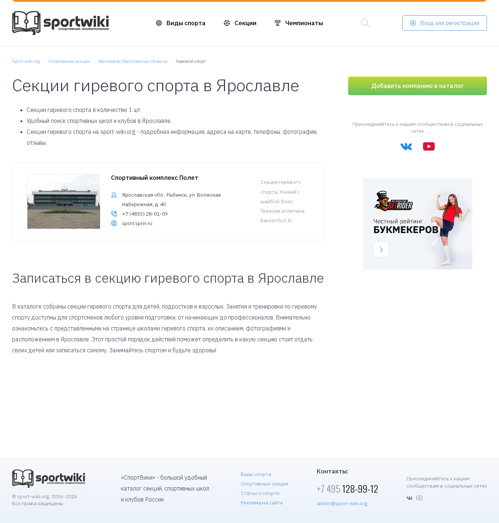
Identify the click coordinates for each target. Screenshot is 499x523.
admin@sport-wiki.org (342, 503)
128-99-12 (347, 488)
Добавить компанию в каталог (417, 86)
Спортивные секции (264, 483)
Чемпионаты (304, 23)
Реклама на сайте (262, 502)
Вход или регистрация (449, 23)
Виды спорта (186, 23)
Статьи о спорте (260, 493)
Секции (245, 23)
